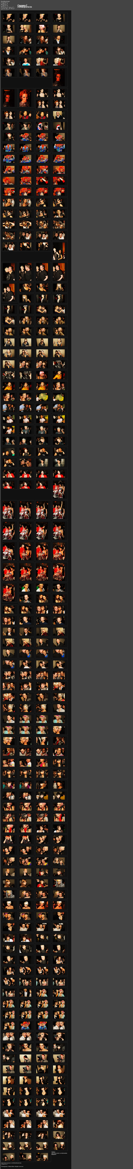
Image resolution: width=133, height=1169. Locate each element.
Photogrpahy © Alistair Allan (7, 1166)
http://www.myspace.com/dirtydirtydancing (11, 1163)
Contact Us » (4, 1164)
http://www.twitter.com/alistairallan (59, 1153)
